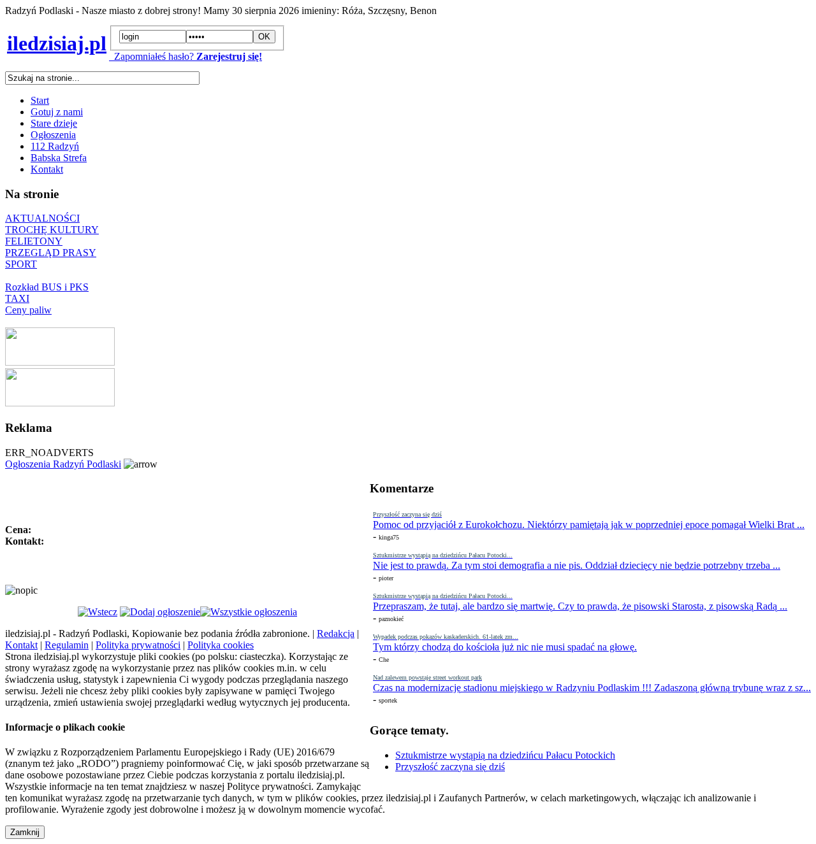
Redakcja (335, 633)
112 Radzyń (55, 146)
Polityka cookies (220, 645)
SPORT (21, 264)
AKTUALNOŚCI (42, 218)
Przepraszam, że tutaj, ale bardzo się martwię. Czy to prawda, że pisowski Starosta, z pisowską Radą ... (580, 606)
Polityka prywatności (138, 645)
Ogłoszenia (53, 134)
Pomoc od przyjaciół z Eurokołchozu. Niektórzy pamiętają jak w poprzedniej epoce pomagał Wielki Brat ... (589, 524)
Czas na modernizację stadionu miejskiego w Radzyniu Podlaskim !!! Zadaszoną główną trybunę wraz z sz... (592, 687)
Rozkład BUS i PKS (47, 287)
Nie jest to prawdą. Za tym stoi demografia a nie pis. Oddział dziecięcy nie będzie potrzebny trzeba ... (576, 565)
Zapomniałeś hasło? (151, 56)
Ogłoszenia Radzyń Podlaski (63, 464)
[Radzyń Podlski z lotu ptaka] (60, 362)
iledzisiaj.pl (56, 43)
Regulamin (67, 645)
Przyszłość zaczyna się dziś (450, 766)
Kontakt (47, 169)
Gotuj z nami (57, 111)
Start (40, 100)
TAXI (17, 298)
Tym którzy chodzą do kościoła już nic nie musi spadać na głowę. (505, 646)
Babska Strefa (59, 157)
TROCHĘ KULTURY (52, 229)
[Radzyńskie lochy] (60, 402)
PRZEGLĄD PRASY (50, 252)
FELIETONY (33, 241)
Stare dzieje (54, 123)
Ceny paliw (28, 309)
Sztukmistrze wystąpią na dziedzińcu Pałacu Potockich (505, 755)
